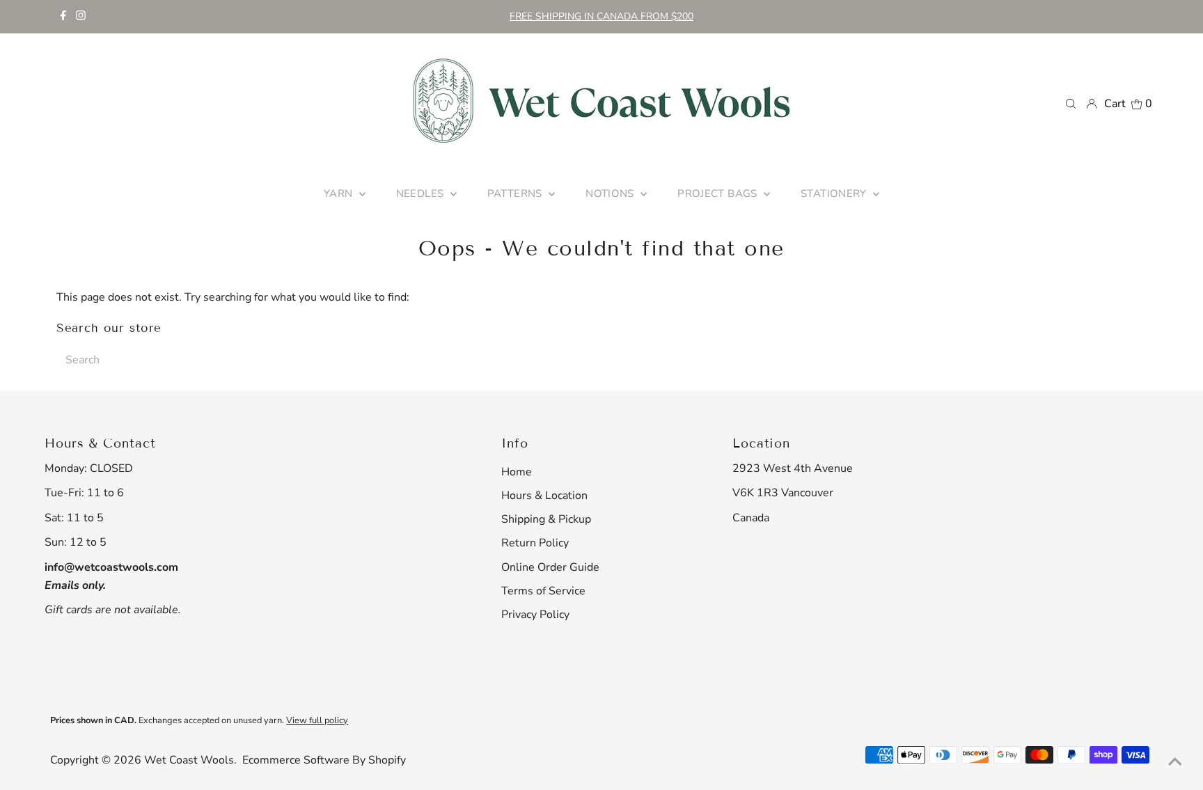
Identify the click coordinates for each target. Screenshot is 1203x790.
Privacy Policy (535, 614)
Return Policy (535, 543)
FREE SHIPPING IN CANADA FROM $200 (601, 16)
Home (516, 472)
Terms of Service (543, 591)
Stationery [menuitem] (835, 193)
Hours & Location (544, 495)
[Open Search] (1071, 103)
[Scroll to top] (1175, 762)
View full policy (317, 720)
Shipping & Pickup (546, 519)
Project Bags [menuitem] (718, 193)
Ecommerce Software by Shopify (324, 760)
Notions (611, 193)
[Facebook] (63, 16)
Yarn (340, 193)
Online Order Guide (550, 567)
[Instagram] (80, 16)
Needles (421, 193)
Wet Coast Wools (189, 760)
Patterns (516, 193)
